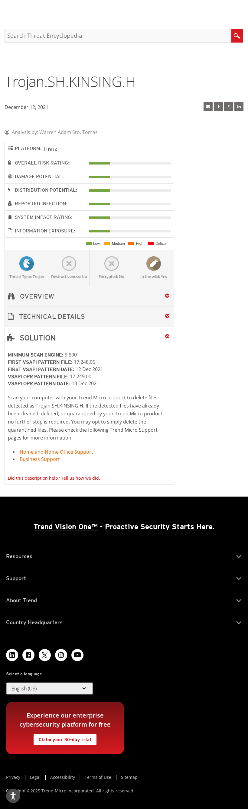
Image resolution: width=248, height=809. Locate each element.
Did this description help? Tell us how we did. (54, 478)
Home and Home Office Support (56, 452)
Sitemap (129, 777)
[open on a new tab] (45, 655)
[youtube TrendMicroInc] (77, 655)
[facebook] (218, 106)
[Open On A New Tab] (228, 106)
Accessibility (62, 777)
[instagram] (61, 655)
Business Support (40, 459)
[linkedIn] (238, 106)
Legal (35, 777)
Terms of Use (98, 777)
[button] (89, 316)
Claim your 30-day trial (62, 738)
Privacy (13, 777)
